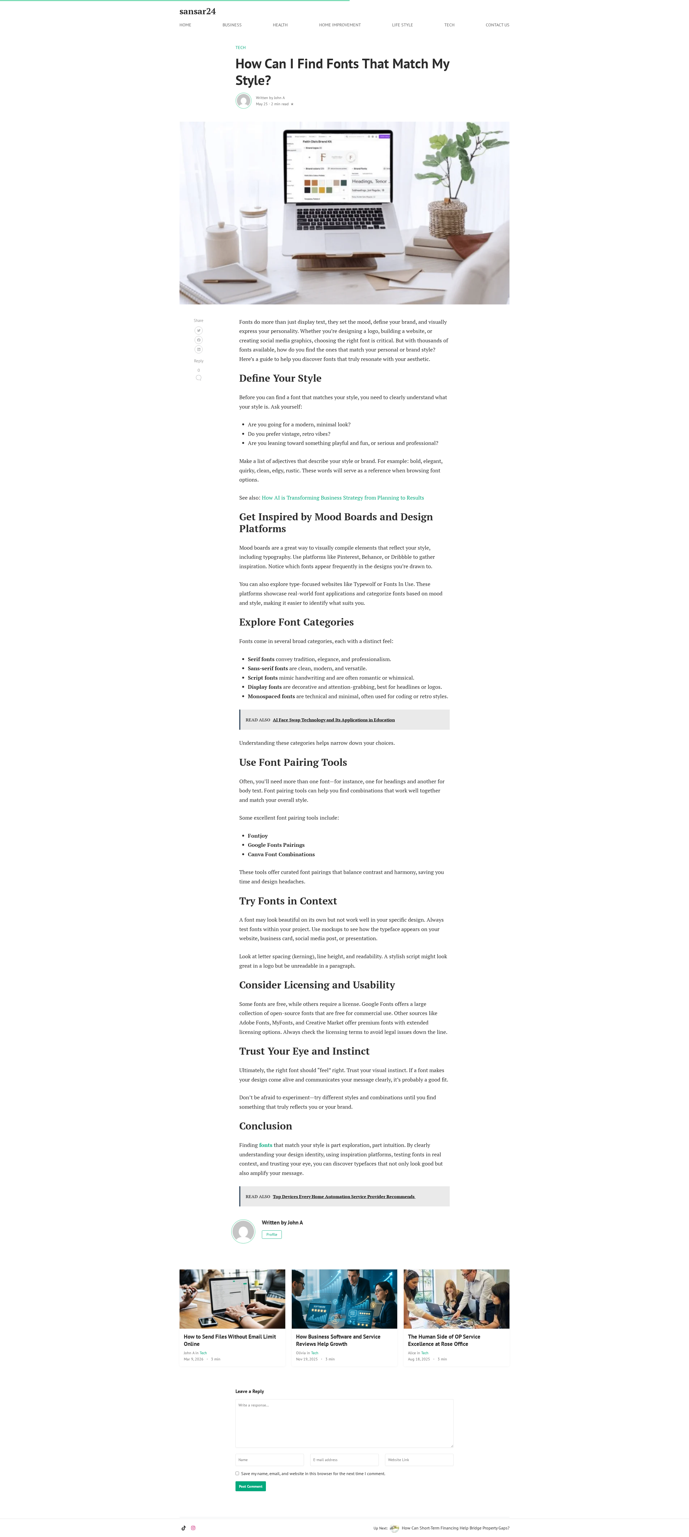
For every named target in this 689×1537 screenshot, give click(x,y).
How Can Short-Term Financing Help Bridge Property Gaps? (455, 1528)
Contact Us (497, 24)
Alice (412, 1352)
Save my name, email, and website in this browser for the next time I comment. (313, 1473)
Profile (271, 1234)
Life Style (402, 24)
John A (189, 1352)
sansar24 (198, 11)
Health (280, 24)
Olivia (301, 1352)
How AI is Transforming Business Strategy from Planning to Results (343, 497)
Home (185, 24)
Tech (449, 24)
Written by (270, 97)
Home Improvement (340, 24)
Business (232, 24)
